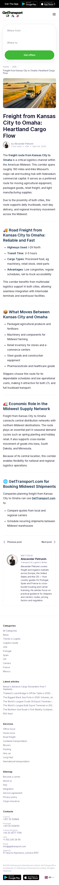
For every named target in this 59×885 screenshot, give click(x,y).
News (6, 635)
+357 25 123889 (11, 819)
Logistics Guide (10, 643)
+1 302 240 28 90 (12, 839)
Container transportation (15, 741)
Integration (8, 789)
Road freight (9, 737)
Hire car (7, 753)
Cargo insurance (11, 801)
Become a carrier (11, 777)
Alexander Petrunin (33, 559)
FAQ (5, 785)
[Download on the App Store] (31, 877)
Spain (6, 655)
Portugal (7, 651)
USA (14, 67)
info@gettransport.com (14, 846)
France (6, 667)
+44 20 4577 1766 (12, 833)
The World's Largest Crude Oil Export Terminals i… (28, 701)
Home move (9, 733)
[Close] (54, 4)
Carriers (7, 663)
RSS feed (8, 713)
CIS (4, 659)
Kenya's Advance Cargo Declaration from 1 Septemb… (24, 687)
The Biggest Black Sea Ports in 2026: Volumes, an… (28, 697)
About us (7, 781)
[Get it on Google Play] (12, 877)
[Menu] (54, 14)
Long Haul (8, 757)
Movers (7, 745)
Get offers (29, 54)
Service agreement (12, 793)
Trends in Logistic (12, 639)
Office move (9, 729)
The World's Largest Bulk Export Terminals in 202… (28, 705)
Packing (7, 749)
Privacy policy (10, 797)
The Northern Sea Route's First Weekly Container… (28, 709)
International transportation (16, 761)
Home (6, 67)
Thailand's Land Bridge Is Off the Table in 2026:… (27, 693)
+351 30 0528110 (11, 826)
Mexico (6, 671)
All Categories (10, 631)
